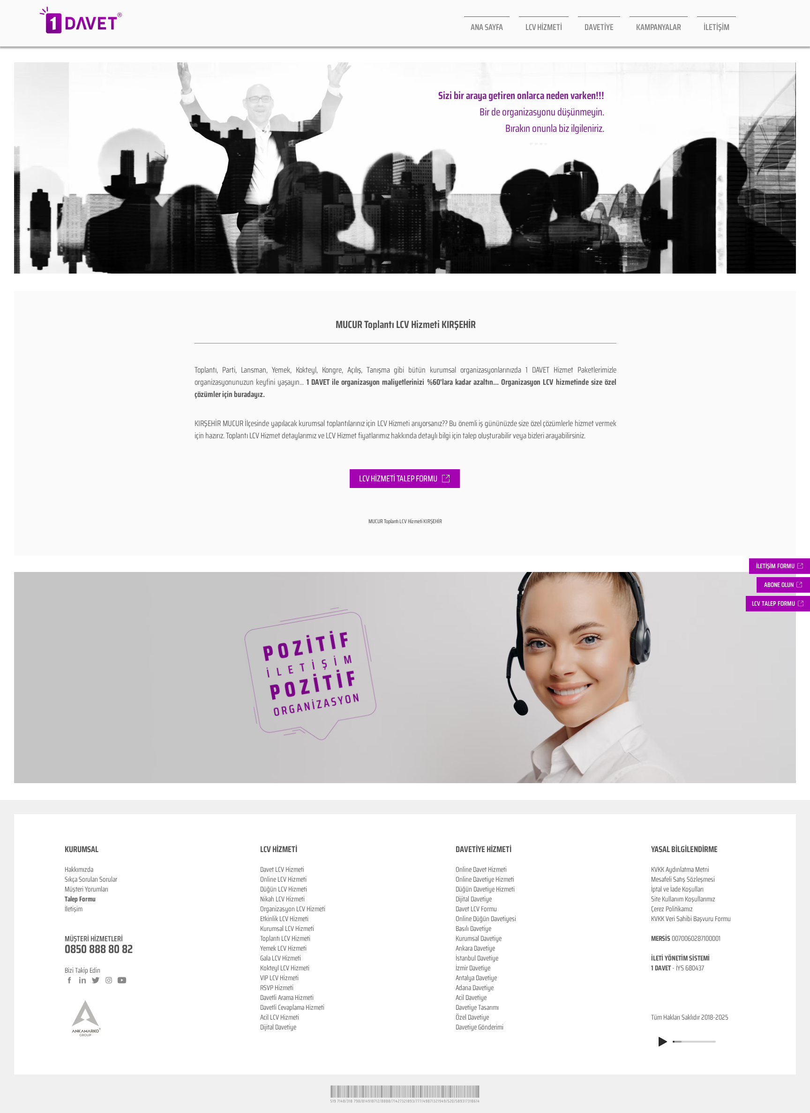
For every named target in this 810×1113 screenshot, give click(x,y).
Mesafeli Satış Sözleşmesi (683, 879)
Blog (70, 918)
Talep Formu (80, 899)
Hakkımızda (79, 869)
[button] (783, 585)
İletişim (73, 909)
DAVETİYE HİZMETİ (483, 849)
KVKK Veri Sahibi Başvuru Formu (691, 918)
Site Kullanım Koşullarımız (683, 899)
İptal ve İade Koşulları (677, 889)
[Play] (663, 1041)
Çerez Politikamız (672, 909)
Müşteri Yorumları (86, 889)
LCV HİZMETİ (278, 849)
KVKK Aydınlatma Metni (680, 869)
